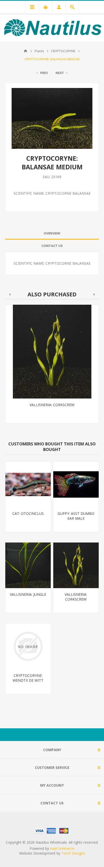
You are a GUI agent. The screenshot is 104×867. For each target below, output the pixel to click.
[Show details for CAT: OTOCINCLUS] (28, 484)
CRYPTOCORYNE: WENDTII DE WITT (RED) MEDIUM (28, 680)
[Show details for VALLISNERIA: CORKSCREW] (52, 352)
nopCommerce (62, 848)
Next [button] (94, 294)
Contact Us (52, 245)
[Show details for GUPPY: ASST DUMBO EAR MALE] (76, 484)
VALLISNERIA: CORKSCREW (52, 404)
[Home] (25, 51)
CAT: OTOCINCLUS (28, 513)
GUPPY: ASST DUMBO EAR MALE (76, 516)
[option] (52, 367)
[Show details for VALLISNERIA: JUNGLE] (28, 565)
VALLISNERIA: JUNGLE (28, 594)
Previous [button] (9, 294)
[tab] (52, 233)
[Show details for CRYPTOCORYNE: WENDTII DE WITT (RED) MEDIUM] (28, 646)
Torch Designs (73, 853)
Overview (52, 233)
